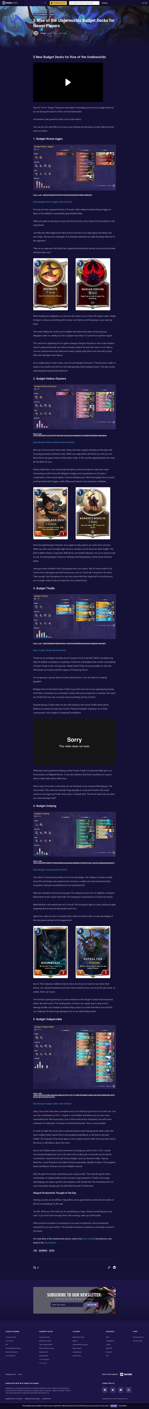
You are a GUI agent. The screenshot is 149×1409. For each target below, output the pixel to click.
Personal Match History (13, 1348)
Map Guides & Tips (78, 1337)
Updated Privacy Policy (32, 1399)
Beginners (43, 14)
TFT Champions (44, 1359)
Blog (107, 1337)
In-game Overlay (11, 1337)
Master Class (77, 1356)
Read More (123, 1406)
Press (20, 1374)
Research (109, 1352)
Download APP (59, 3)
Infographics (110, 1341)
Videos (108, 1344)
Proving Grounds (138, 1337)
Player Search (43, 1352)
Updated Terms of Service (14, 1399)
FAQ (107, 1356)
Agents (75, 1341)
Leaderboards (43, 1356)
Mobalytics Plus (11, 1374)
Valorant (76, 1331)
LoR (35, 14)
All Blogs (105, 3)
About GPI (109, 1348)
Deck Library (88, 1239)
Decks (53, 9)
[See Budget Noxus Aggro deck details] (52, 202)
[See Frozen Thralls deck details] (49, 650)
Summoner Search (12, 1352)
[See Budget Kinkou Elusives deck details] (53, 442)
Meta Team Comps (45, 1341)
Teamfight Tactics (46, 1331)
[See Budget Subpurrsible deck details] (52, 1103)
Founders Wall (137, 1341)
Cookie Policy (46, 1399)
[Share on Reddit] (114, 1267)
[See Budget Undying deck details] (50, 869)
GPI (7, 1344)
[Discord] (125, 1375)
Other (135, 1331)
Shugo (43, 33)
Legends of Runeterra (40, 9)
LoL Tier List (9, 1341)
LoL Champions (10, 1356)
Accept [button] (113, 1406)
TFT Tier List (43, 1363)
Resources (110, 1331)
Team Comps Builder (45, 1344)
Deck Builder (50, 1242)
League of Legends (12, 1331)
